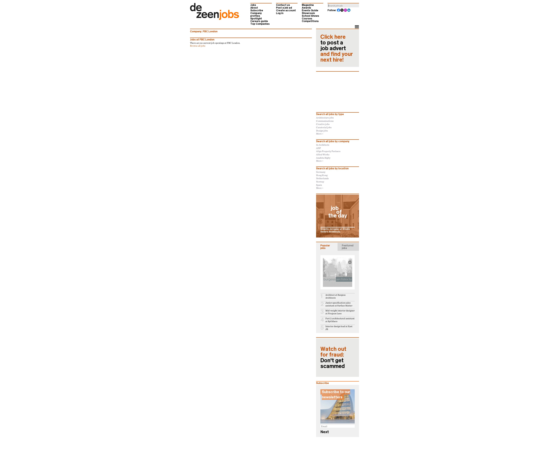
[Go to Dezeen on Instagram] (345, 10)
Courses (307, 18)
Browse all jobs (197, 45)
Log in (279, 13)
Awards (306, 7)
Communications (325, 120)
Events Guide (310, 10)
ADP (318, 148)
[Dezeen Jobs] (214, 19)
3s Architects (322, 144)
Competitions (310, 21)
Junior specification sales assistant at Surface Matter (338, 304)
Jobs (253, 5)
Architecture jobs (325, 117)
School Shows (310, 16)
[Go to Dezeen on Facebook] (338, 10)
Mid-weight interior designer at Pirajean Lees (340, 312)
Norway (320, 181)
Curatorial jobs (324, 127)
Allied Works (322, 154)
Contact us (283, 5)
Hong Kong (322, 175)
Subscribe (256, 10)
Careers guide (259, 21)
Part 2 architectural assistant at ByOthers (340, 320)
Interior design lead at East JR (338, 328)
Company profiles (256, 14)
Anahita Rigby (323, 157)
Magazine (308, 5)
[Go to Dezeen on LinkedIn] (349, 10)
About (254, 7)
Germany (320, 171)
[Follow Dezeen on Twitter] (342, 10)
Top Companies (260, 24)
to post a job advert (336, 48)
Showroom (308, 13)
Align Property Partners (328, 151)
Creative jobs (323, 124)
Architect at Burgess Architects (335, 296)
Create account (286, 10)
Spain (319, 184)
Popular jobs (325, 246)
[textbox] (343, 5)
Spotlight (256, 18)
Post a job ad (284, 7)
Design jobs (322, 130)
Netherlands (322, 178)
